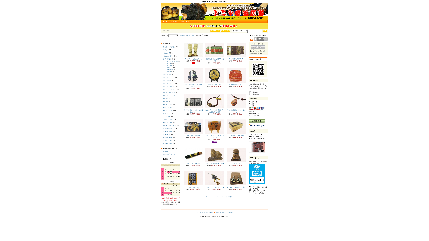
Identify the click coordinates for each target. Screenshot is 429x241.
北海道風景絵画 (167, 131)
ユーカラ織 (166, 116)
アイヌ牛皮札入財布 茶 (236, 59)
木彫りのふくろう (168, 56)
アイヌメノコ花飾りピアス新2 (236, 187)
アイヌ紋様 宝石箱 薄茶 (236, 135)
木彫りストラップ (168, 83)
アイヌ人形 (167, 63)
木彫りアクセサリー (169, 89)
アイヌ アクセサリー (171, 61)
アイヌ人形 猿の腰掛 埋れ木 (214, 163)
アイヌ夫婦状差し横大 (193, 135)
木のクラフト (167, 104)
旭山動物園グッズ (168, 128)
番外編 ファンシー (169, 125)
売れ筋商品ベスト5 (169, 154)
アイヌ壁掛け (168, 67)
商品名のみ (182, 35)
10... (223, 197)
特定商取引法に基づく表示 (205, 212)
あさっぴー (166, 113)
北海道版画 (166, 134)
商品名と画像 (190, 35)
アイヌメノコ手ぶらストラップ (214, 187)
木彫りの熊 (166, 53)
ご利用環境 (230, 212)
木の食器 (165, 101)
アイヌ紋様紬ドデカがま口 (236, 84)
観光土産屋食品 (167, 137)
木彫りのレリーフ (168, 77)
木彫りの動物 (167, 80)
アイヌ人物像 (168, 65)
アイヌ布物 (167, 71)
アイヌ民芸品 (167, 59)
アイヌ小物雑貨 (169, 69)
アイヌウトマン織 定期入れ (193, 187)
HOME (165, 21)
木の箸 (165, 98)
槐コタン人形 (236, 163)
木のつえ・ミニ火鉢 (169, 95)
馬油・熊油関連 (167, 143)
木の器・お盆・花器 (169, 92)
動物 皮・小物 (167, 122)
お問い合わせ (220, 212)
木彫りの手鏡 (167, 107)
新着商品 (165, 152)
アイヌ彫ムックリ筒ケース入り (193, 163)
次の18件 (229, 197)
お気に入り (174, 21)
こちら (257, 50)
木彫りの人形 (167, 74)
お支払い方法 (185, 21)
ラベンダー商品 (167, 119)
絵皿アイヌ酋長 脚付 (214, 84)
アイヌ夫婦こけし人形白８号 (193, 59)
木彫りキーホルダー (169, 86)
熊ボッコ (165, 50)
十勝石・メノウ (167, 140)
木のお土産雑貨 (167, 110)
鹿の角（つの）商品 (169, 47)
